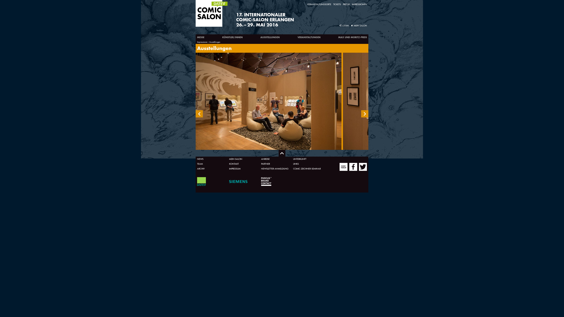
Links (296, 163)
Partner (265, 163)
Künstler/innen (232, 37)
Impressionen (359, 4)
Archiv (201, 168)
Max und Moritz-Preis (352, 37)
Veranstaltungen (309, 37)
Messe (200, 37)
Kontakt (234, 163)
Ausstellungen (270, 37)
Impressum (235, 168)
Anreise (265, 159)
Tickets (337, 4)
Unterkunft (299, 159)
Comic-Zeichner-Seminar (307, 168)
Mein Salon (235, 159)
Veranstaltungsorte (319, 4)
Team (200, 163)
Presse (346, 4)
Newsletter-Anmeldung (274, 168)
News (200, 159)
